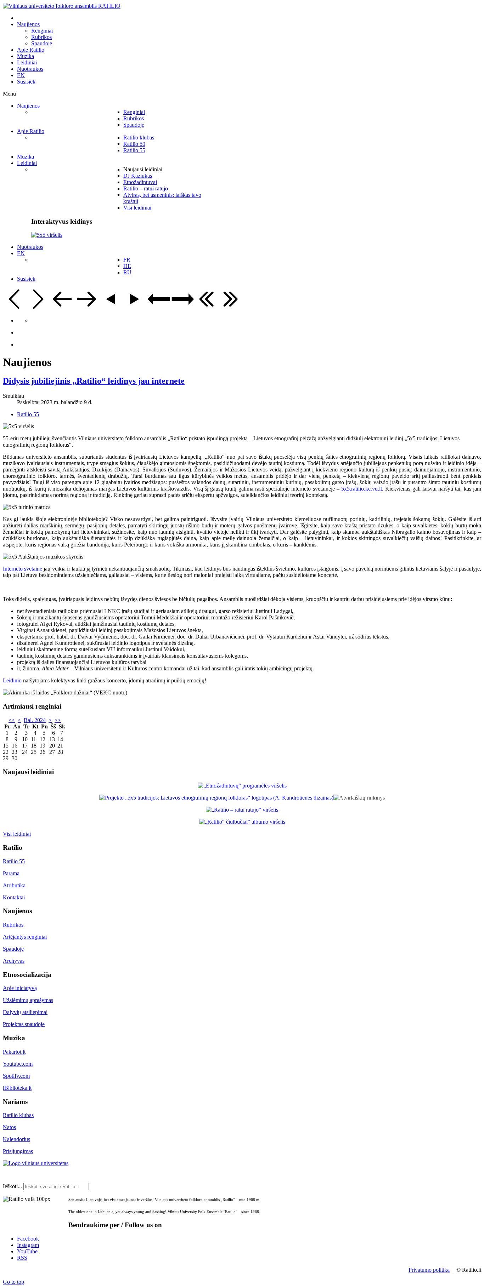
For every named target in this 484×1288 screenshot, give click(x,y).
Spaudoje (13, 949)
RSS (22, 1258)
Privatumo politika (429, 1270)
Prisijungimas (18, 1151)
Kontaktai (14, 897)
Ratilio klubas (18, 1115)
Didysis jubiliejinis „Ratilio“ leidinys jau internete (94, 380)
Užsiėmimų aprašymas (28, 1000)
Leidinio (12, 680)
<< (12, 720)
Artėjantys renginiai (25, 937)
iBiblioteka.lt (17, 1088)
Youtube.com (18, 1064)
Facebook (28, 1239)
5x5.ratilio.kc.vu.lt (361, 489)
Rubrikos (13, 925)
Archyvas (13, 961)
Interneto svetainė (22, 569)
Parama (11, 873)
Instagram (28, 1245)
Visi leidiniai (17, 834)
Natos (9, 1127)
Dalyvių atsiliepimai (25, 1012)
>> (58, 720)
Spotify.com (16, 1076)
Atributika (14, 885)
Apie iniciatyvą (20, 988)
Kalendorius (16, 1139)
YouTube (27, 1251)
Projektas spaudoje (24, 1024)
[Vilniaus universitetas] (35, 1163)
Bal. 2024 (35, 720)
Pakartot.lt (14, 1052)
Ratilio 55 (28, 414)
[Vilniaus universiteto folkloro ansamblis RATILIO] (61, 6)
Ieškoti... (12, 1186)
